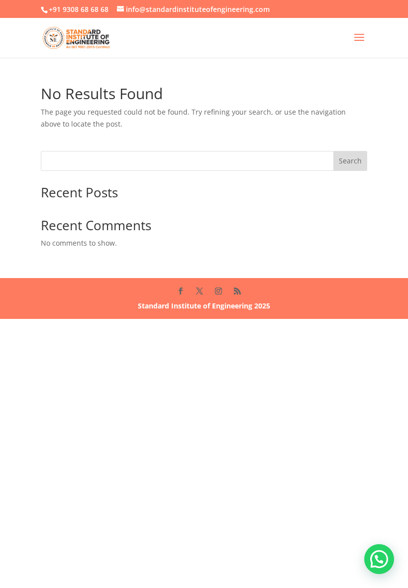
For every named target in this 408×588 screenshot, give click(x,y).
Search (350, 160)
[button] (379, 559)
